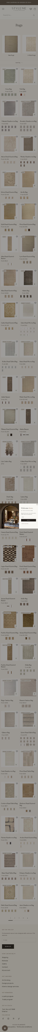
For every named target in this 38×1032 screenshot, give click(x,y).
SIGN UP (28, 520)
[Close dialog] (37, 504)
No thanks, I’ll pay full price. (25, 523)
